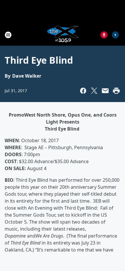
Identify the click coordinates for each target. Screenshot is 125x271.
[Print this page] (116, 91)
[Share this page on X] (94, 91)
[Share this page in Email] (105, 91)
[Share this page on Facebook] (83, 91)
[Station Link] (62, 34)
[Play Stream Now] (115, 34)
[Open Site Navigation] (8, 34)
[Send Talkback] (104, 34)
